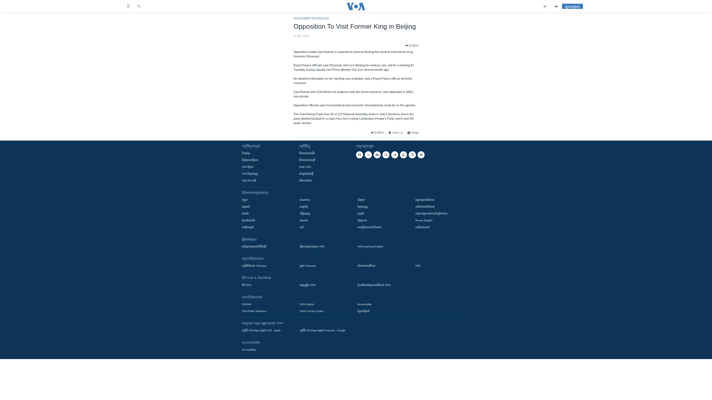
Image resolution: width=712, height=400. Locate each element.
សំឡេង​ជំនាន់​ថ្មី (306, 173)
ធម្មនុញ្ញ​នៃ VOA (308, 285)
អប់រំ (302, 227)
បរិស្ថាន (361, 199)
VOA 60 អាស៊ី (249, 180)
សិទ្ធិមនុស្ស (305, 213)
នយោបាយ (305, 199)
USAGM (246, 304)
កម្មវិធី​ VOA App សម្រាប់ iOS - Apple (261, 330)
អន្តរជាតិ (246, 206)
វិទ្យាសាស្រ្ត (362, 206)
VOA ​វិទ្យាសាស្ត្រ (250, 173)
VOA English (307, 304)
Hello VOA (305, 166)
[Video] (556, 6)
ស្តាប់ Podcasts (308, 265)
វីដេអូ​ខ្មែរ (246, 153)
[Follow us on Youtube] (377, 154)
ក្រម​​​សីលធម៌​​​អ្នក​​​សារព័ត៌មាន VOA (373, 285)
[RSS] (403, 154)
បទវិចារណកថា (422, 227)
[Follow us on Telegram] (394, 154)
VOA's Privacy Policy (312, 311)
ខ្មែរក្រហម (362, 220)
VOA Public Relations (254, 311)
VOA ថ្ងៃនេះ (247, 166)
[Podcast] (412, 154)
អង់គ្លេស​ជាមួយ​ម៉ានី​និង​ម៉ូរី (254, 246)
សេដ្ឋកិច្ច (304, 206)
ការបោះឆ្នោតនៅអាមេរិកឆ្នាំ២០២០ (431, 213)
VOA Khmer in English (311, 18)
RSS (418, 265)
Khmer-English (424, 220)
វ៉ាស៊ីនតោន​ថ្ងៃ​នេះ (250, 160)
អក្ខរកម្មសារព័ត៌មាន (424, 199)
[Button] (411, 45)
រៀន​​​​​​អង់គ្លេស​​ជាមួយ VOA (312, 246)
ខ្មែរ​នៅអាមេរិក (248, 220)
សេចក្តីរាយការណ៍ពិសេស (369, 227)
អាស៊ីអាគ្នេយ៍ (248, 227)
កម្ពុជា (245, 199)
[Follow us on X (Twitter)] (368, 154)
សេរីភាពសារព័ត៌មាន (425, 206)
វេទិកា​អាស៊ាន (305, 180)
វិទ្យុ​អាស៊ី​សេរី (363, 311)
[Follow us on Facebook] (359, 154)
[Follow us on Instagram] (385, 154)
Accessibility (364, 304)
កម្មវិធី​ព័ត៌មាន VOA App (254, 265)
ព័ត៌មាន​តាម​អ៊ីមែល (366, 265)
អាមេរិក (245, 213)
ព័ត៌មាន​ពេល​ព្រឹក (307, 153)
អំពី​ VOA (246, 285)
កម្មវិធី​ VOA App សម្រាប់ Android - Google (322, 330)
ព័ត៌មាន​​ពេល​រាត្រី (307, 160)
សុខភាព (304, 220)
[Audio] (545, 6)
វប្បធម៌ (360, 213)
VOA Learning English (370, 246)
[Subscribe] (421, 154)
